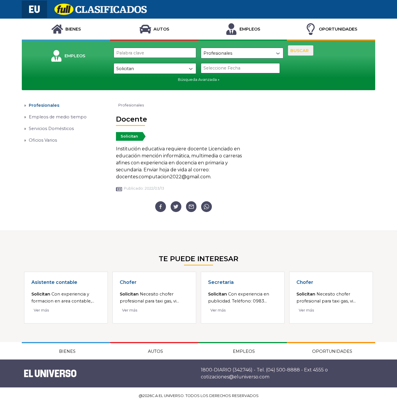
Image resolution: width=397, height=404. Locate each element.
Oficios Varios (43, 140)
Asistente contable (54, 282)
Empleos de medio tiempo (58, 117)
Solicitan (129, 136)
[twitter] (176, 206)
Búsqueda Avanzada (197, 79)
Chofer (128, 282)
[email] (191, 206)
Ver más (41, 310)
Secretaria (221, 282)
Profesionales (44, 105)
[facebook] (160, 206)
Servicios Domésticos (51, 128)
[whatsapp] (206, 206)
